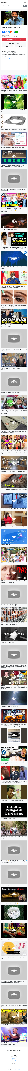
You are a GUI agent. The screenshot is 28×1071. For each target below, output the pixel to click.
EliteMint (4, 2)
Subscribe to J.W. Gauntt (14, 39)
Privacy (14, 1060)
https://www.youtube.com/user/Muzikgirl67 (14, 58)
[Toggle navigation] (25, 2)
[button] (25, 6)
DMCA (14, 1058)
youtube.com (18, 1069)
